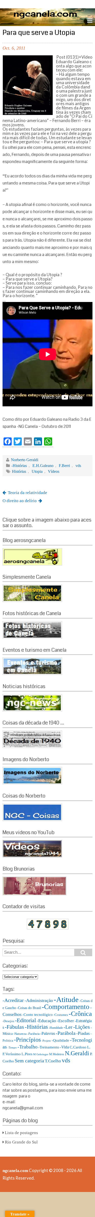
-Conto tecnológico (37, 1014)
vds (78, 465)
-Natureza (20, 1034)
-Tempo (12, 1047)
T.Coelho (53, 1061)
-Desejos (8, 1021)
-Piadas (83, 1033)
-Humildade (56, 1027)
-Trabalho (27, 1046)
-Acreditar (13, 1000)
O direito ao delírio (20, 500)
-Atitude (66, 999)
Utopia (37, 471)
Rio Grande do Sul (21, 1142)
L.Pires (27, 1054)
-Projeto (46, 1040)
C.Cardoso (78, 1047)
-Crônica (80, 1013)
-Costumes (60, 1015)
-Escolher (65, 1020)
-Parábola (65, 1033)
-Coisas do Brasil (29, 1008)
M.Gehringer (40, 1054)
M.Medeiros (56, 1054)
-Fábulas (14, 1027)
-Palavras (47, 1033)
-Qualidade (60, 1040)
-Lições (81, 1027)
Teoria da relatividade (27, 492)
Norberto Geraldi (24, 460)
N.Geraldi (77, 1053)
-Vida (64, 1047)
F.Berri (64, 465)
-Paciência (33, 1034)
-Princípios (27, 1039)
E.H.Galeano (42, 465)
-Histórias (19, 465)
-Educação (46, 1020)
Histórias (19, 471)
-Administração (39, 1000)
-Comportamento (65, 1007)
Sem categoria (29, 1060)
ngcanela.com (15, 1170)
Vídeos (53, 471)
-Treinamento (48, 1047)
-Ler (68, 1027)
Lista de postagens (21, 1132)
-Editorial (25, 1020)
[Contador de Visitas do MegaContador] (47, 928)
